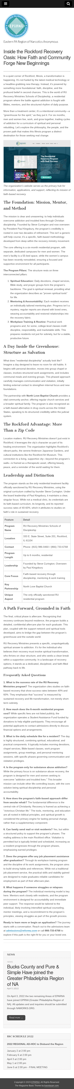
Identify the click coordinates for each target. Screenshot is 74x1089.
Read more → (16, 1017)
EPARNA (35, 1082)
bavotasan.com (51, 1086)
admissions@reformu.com (21, 930)
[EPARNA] (16, 24)
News (10, 962)
